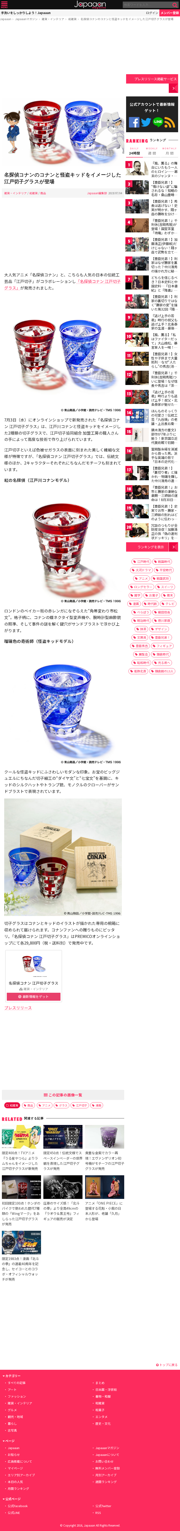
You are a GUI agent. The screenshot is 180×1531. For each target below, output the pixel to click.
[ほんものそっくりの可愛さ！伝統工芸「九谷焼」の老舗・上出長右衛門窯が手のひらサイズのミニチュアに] (137, 417)
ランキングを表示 (151, 546)
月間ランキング (18, 1488)
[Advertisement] (63, 60)
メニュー (4, 4)
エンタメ (101, 1416)
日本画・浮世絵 (106, 1389)
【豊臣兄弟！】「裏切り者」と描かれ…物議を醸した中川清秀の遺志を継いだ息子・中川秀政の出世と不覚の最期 (164, 480)
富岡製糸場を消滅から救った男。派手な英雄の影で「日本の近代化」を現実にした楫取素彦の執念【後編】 (164, 461)
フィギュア (164, 646)
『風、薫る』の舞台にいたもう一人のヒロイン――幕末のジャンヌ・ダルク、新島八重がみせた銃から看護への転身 (164, 175)
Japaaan (90, 5)
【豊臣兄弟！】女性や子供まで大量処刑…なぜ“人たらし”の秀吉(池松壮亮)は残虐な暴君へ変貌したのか (165, 364)
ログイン (152, 13)
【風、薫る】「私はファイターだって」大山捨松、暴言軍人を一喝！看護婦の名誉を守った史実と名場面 (164, 345)
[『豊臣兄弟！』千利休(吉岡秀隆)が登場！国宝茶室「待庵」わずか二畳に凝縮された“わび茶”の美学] (137, 226)
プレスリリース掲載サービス (155, 78)
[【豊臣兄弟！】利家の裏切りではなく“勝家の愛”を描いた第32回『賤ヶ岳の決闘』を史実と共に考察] (137, 302)
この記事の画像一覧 (65, 1094)
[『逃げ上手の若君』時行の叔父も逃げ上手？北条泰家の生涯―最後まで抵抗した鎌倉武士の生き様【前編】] (137, 321)
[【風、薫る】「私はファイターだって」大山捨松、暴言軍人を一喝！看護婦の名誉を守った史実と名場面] (137, 340)
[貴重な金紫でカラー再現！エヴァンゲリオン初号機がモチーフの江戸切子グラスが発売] (104, 1137)
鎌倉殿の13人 (164, 671)
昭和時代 (143, 662)
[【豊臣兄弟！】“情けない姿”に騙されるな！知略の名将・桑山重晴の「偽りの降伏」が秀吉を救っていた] (137, 188)
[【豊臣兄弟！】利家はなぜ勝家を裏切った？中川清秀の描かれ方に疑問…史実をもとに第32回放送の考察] (137, 264)
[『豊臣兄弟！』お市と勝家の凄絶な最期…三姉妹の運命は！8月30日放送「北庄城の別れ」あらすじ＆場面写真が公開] (137, 493)
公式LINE (158, 122)
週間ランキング (106, 1482)
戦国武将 (163, 578)
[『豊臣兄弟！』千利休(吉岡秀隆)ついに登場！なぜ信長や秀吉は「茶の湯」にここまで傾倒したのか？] (137, 378)
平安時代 (166, 570)
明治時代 (143, 620)
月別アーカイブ (105, 1475)
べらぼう (143, 612)
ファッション (17, 1396)
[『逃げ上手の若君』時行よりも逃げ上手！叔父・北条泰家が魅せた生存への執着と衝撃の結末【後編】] (137, 398)
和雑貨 (72, 19)
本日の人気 (15, 1482)
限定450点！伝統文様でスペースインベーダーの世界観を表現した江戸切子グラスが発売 (62, 1160)
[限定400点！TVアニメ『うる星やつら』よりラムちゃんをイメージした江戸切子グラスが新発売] (21, 1137)
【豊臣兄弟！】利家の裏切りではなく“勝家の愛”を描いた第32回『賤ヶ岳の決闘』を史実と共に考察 (164, 307)
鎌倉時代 (163, 654)
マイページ (15, 1468)
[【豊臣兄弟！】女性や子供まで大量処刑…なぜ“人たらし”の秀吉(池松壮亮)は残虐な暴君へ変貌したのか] (137, 359)
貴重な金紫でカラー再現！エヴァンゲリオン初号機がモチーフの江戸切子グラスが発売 (104, 1160)
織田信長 (164, 612)
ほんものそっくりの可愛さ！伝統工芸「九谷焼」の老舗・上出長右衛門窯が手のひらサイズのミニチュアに (164, 421)
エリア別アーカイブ (21, 1475)
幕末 (170, 595)
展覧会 (143, 654)
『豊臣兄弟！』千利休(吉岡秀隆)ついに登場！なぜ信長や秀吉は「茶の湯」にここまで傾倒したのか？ (164, 383)
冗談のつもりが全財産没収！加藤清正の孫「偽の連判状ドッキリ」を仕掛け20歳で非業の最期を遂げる (164, 536)
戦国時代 (164, 561)
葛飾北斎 (140, 671)
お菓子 (153, 595)
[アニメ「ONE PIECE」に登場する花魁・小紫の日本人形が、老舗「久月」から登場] (104, 1187)
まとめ (100, 1383)
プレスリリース (18, 1008)
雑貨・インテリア (53, 19)
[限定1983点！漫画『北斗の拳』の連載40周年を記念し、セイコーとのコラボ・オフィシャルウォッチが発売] (21, 1243)
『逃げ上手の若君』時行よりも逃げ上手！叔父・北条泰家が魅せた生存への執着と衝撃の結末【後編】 (164, 402)
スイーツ (167, 587)
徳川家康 (164, 620)
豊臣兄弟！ (162, 637)
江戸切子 (81, 1105)
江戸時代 (143, 561)
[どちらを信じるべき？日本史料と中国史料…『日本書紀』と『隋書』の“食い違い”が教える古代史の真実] (137, 283)
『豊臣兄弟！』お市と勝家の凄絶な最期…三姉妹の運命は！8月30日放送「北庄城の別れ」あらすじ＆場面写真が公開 (164, 500)
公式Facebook (134, 122)
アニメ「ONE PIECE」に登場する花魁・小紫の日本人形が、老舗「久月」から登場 (104, 1211)
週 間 (152, 151)
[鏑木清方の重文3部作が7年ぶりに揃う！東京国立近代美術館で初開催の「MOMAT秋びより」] (137, 435)
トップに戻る (168, 1365)
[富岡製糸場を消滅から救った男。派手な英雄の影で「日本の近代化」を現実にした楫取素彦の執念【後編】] (137, 455)
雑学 (137, 595)
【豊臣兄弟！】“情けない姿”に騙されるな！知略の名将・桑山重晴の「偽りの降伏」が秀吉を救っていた (164, 192)
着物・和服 (103, 1396)
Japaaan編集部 (97, 193)
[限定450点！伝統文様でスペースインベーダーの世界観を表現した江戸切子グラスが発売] (62, 1137)
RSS (170, 122)
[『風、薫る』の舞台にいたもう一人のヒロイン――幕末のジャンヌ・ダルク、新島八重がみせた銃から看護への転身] (137, 169)
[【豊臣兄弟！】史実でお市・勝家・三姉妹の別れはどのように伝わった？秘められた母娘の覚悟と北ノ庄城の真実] (137, 512)
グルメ (12, 1410)
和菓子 (100, 1410)
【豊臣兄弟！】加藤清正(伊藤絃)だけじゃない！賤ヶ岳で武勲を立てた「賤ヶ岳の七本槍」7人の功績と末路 (164, 252)
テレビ (170, 603)
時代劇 (152, 603)
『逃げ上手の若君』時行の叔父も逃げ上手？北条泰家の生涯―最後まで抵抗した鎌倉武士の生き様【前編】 (164, 328)
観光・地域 (15, 1416)
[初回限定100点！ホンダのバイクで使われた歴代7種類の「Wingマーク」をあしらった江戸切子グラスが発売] (21, 1187)
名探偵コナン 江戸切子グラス (33, 982)
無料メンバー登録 (107, 1468)
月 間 (169, 151)
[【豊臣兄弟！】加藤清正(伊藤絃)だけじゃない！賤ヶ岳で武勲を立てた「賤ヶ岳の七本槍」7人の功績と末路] (137, 245)
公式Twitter (146, 122)
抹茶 (143, 629)
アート (12, 1389)
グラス (63, 1105)
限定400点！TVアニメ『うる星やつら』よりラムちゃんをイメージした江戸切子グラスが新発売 (20, 1160)
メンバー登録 (170, 13)
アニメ (46, 1105)
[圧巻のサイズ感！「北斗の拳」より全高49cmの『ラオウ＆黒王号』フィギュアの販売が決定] (62, 1187)
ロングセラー (143, 587)
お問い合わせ (104, 1461)
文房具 (141, 637)
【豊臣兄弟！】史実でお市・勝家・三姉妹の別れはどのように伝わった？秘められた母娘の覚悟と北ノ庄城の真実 (164, 519)
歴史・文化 (103, 1423)
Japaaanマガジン (26, 19)
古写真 (12, 1430)
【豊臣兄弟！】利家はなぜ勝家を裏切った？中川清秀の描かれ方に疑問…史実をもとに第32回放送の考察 (164, 269)
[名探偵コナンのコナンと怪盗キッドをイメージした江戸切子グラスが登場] (63, 133)
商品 (43, 193)
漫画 (98, 1105)
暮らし (12, 1423)
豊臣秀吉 (142, 646)
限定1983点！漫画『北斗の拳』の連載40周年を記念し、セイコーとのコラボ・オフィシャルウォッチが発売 (20, 1269)
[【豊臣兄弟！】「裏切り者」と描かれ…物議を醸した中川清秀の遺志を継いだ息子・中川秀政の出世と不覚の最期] (137, 474)
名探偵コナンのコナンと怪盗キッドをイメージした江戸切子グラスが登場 (127, 19)
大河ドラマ (143, 570)
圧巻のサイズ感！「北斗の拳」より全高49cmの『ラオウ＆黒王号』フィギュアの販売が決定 (61, 1211)
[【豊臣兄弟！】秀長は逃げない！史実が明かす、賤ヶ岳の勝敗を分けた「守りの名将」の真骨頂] (137, 207)
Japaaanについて (107, 1454)
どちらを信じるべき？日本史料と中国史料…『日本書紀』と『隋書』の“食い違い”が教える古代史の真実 (164, 288)
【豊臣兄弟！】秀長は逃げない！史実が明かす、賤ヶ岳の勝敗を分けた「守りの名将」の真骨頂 (164, 211)
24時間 (134, 151)
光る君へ (164, 662)
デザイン (161, 629)
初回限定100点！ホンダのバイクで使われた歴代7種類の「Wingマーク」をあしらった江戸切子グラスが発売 (21, 1213)
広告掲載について (20, 1461)
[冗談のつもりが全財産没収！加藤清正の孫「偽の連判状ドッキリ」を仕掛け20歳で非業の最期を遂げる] (137, 531)
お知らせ (14, 1454)
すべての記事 (17, 1383)
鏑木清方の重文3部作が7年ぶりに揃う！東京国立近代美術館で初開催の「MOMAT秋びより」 (164, 440)
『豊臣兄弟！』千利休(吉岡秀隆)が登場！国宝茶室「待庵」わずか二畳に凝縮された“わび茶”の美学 (164, 231)
